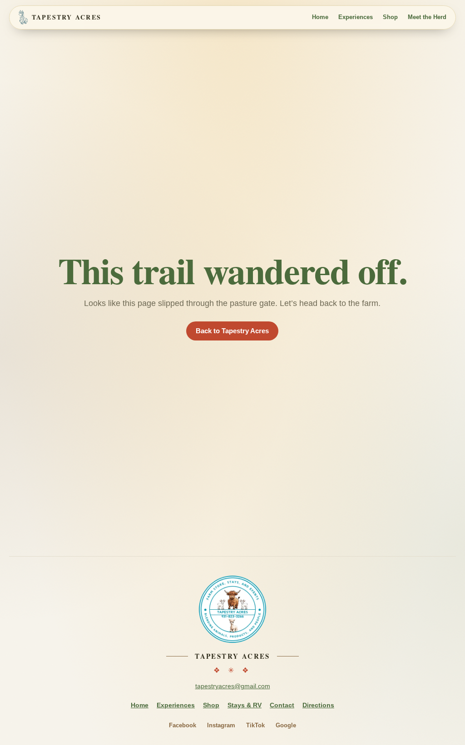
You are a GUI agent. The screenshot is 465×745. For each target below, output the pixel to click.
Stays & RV (245, 705)
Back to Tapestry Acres (232, 331)
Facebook (182, 725)
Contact (282, 705)
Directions (318, 705)
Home (320, 17)
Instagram (221, 725)
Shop (390, 17)
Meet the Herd (427, 17)
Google (286, 725)
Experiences (355, 17)
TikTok (255, 725)
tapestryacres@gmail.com (232, 686)
